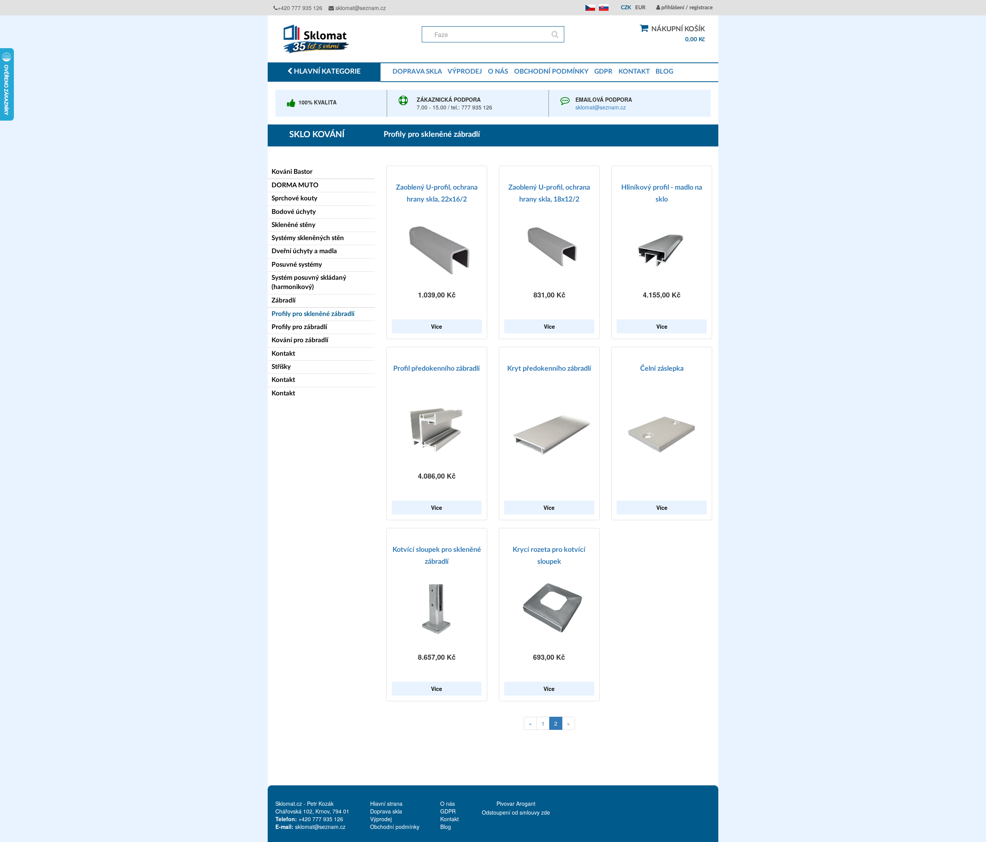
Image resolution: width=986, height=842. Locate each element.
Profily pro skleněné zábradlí (313, 314)
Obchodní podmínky (394, 826)
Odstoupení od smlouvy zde (516, 812)
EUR (640, 7)
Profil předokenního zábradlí (436, 368)
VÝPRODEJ (465, 71)
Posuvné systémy (297, 264)
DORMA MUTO (295, 185)
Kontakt (283, 353)
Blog (445, 826)
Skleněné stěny (293, 225)
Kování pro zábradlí (300, 340)
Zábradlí (283, 300)
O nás (447, 803)
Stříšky (281, 366)
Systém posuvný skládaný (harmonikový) (309, 282)
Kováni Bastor (292, 171)
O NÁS (498, 71)
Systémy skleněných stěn (308, 238)
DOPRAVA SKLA (417, 71)
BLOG (664, 71)
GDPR (603, 71)
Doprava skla (386, 811)
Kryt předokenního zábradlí (549, 368)
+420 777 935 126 (300, 8)
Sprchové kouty (294, 198)
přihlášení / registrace (686, 7)
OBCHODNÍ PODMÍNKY (551, 71)
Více (436, 326)
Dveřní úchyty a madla (304, 251)
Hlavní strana (386, 803)
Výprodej (381, 819)
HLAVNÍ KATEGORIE (326, 71)
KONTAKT (634, 71)
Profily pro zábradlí (299, 327)
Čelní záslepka (662, 368)
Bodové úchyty (294, 211)
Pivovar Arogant (515, 803)
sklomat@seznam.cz (360, 8)
